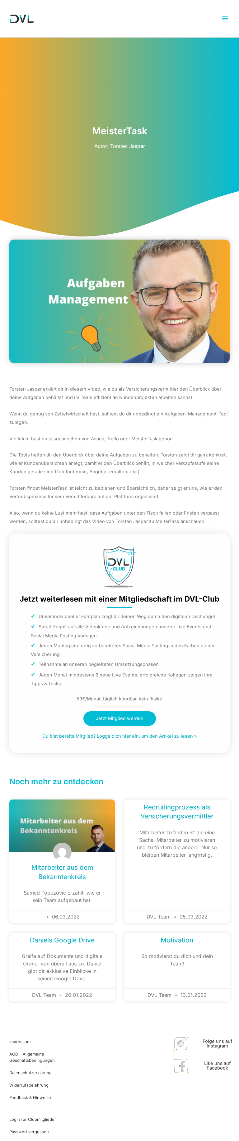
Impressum (19, 1041)
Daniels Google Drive (62, 940)
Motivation (177, 940)
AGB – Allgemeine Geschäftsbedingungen (32, 1057)
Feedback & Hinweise (30, 1097)
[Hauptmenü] (225, 19)
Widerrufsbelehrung (29, 1085)
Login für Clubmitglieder (32, 1119)
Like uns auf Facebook (217, 1066)
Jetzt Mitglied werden (119, 718)
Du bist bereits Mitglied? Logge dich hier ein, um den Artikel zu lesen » (119, 736)
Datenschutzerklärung (30, 1072)
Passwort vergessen (29, 1131)
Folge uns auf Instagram (217, 1043)
